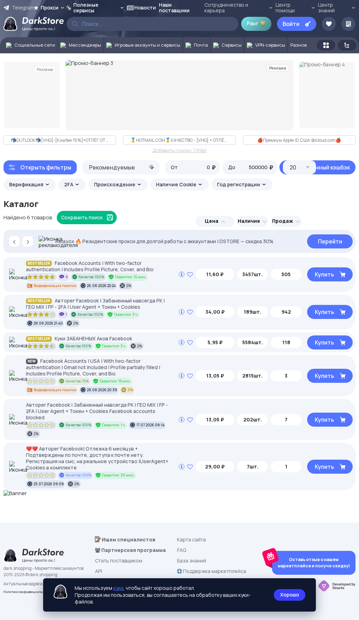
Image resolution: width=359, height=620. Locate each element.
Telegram (22, 8)
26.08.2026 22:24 (101, 285)
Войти (291, 24)
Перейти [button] (330, 241)
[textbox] (121, 167)
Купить (324, 274)
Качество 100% (91, 276)
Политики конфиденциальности (27, 591)
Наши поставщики (174, 7)
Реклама (45, 69)
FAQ (181, 550)
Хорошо (289, 594)
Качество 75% (77, 381)
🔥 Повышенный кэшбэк (317, 167)
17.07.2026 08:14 (150, 424)
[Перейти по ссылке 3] (179, 95)
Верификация (27, 184)
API (98, 571)
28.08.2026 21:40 (48, 323)
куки (118, 588)
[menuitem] (29, 45)
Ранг (256, 23)
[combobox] (121, 167)
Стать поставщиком (118, 560)
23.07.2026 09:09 (49, 483)
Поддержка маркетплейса (214, 571)
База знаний (191, 560)
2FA (69, 184)
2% (128, 285)
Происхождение (115, 184)
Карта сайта (191, 539)
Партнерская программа (133, 550)
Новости (145, 7)
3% (130, 389)
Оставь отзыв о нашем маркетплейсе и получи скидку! (314, 562)
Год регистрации (239, 184)
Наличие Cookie (176, 184)
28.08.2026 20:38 (102, 389)
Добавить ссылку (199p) (180, 150)
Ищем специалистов (128, 539)
